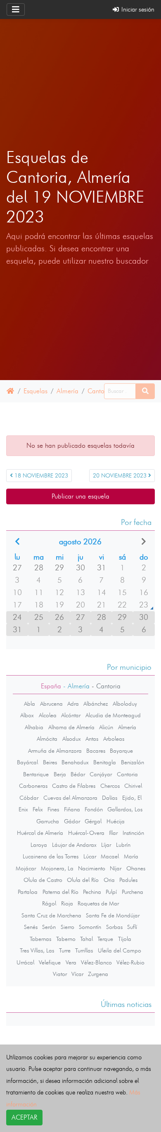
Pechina (92, 892)
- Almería (75, 686)
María (131, 856)
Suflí (132, 927)
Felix (38, 809)
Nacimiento (91, 868)
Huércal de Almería (40, 833)
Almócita (47, 738)
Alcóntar (70, 715)
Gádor (72, 821)
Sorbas (114, 927)
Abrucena (51, 703)
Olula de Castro (43, 880)
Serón (49, 927)
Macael (110, 856)
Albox (27, 715)
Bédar (78, 774)
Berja (60, 774)
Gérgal (93, 821)
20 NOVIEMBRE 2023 (120, 475)
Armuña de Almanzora (55, 750)
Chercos (110, 785)
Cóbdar (28, 797)
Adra (73, 703)
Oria (109, 880)
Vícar (77, 974)
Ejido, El (132, 797)
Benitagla (104, 762)
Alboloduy (125, 703)
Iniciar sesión (137, 9)
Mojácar (26, 868)
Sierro (67, 927)
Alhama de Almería (71, 727)
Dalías (109, 797)
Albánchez (95, 703)
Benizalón (132, 762)
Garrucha (47, 821)
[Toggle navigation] (16, 9)
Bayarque (121, 750)
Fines (53, 809)
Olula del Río (83, 880)
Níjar (115, 868)
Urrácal (25, 962)
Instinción (133, 833)
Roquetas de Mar (98, 903)
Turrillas (84, 950)
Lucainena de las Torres (50, 856)
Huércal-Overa (86, 833)
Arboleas (113, 738)
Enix (23, 809)
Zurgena (98, 974)
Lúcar (89, 856)
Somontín (90, 927)
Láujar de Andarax (74, 844)
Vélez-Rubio (130, 962)
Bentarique (36, 774)
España (51, 686)
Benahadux (75, 762)
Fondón (94, 809)
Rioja (67, 903)
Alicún (106, 727)
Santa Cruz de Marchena (51, 915)
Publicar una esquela (80, 496)
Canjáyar (101, 774)
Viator (60, 974)
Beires (50, 762)
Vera (71, 962)
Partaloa (28, 892)
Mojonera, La (57, 868)
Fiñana (72, 809)
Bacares (95, 750)
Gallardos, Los (124, 809)
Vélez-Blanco (96, 962)
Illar (113, 833)
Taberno (66, 939)
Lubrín (123, 844)
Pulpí (111, 892)
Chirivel (133, 785)
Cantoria (100, 391)
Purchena (132, 892)
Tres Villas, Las (37, 950)
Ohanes (135, 868)
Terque (105, 939)
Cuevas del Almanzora (70, 797)
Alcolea (48, 715)
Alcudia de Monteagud (113, 715)
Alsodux (71, 738)
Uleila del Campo (119, 950)
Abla (29, 703)
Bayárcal (27, 762)
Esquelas (35, 391)
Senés (31, 927)
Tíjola (124, 939)
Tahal (86, 939)
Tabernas (40, 939)
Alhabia (34, 727)
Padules (128, 880)
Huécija (116, 821)
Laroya (39, 844)
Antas (91, 738)
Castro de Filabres (73, 785)
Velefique (50, 962)
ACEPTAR (24, 1117)
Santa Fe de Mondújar (113, 915)
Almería (67, 391)
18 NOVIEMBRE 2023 (40, 475)
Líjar (106, 844)
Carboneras (33, 785)
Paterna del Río (60, 892)
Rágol (49, 903)
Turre (65, 950)
